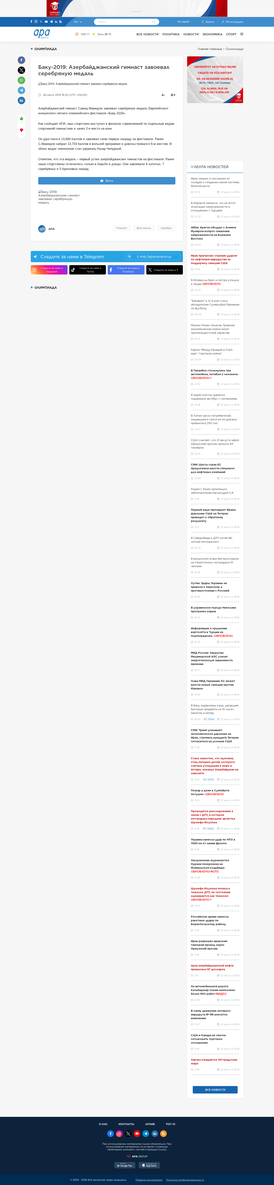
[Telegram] (51, 22)
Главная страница (210, 48)
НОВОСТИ (191, 34)
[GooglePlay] (125, 1165)
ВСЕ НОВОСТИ (147, 34)
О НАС (103, 1124)
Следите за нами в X (166, 270)
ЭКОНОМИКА (212, 34)
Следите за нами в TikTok (90, 270)
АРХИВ (150, 1124)
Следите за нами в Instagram (52, 270)
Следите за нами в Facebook (128, 270)
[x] (128, 1134)
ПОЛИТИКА (171, 34)
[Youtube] (46, 22)
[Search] (154, 22)
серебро (166, 228)
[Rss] (60, 22)
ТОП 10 (170, 1124)
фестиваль (144, 228)
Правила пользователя (149, 1179)
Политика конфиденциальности (185, 1179)
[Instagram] (35, 22)
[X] (41, 22)
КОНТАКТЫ (126, 1124)
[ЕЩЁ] (240, 34)
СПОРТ (231, 34)
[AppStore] (149, 1165)
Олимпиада (234, 49)
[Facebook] (31, 22)
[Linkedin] (56, 22)
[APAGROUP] (137, 1156)
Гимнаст (121, 228)
